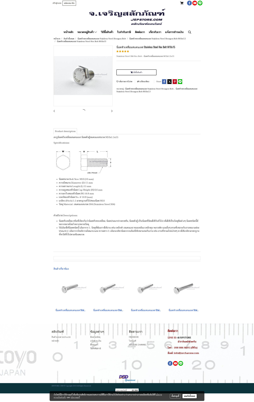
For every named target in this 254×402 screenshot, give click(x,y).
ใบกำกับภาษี (124, 32)
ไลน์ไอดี (132, 341)
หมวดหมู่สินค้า (85, 32)
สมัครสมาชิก (69, 3)
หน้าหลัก (68, 32)
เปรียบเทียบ (144, 81)
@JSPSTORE (184, 337)
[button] (190, 32)
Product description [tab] (65, 131)
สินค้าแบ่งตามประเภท (61, 337)
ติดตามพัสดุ (95, 337)
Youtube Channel (138, 345)
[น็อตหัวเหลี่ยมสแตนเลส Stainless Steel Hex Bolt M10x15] (83, 76)
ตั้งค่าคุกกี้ (175, 396)
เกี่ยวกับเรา (155, 32)
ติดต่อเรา (140, 32)
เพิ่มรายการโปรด (125, 81)
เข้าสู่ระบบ (57, 3)
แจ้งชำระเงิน (95, 341)
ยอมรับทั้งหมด (189, 396)
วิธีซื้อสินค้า (107, 32)
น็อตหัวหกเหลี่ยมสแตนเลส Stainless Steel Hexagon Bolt (149, 88)
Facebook (134, 337)
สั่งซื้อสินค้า (137, 72)
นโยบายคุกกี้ (75, 397)
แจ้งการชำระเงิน (174, 32)
